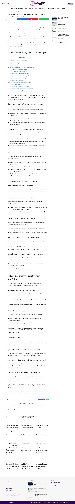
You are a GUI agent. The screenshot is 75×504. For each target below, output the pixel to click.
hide (24, 57)
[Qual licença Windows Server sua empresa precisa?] (54, 18)
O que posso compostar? (16, 84)
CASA (26, 8)
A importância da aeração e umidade (18, 69)
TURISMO (63, 8)
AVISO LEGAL (63, 502)
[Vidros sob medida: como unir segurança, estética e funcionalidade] (12, 420)
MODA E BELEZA (13, 8)
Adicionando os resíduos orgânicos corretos (19, 73)
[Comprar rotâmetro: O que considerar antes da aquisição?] (54, 30)
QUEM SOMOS (40, 502)
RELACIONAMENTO (52, 8)
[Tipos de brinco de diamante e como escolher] (54, 42)
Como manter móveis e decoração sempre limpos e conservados (27, 427)
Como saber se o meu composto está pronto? (20, 90)
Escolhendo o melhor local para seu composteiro (20, 62)
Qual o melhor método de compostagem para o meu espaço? (23, 92)
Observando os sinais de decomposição (19, 71)
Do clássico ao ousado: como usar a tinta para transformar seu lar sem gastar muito (27, 448)
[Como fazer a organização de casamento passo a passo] (54, 24)
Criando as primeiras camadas (17, 65)
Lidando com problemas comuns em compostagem (21, 75)
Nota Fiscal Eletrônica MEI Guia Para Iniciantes (36, 405)
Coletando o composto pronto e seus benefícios (18, 77)
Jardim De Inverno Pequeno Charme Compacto (41, 466)
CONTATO (71, 3)
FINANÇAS (41, 8)
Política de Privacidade (47, 502)
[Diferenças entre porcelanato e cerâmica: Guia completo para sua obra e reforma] (42, 438)
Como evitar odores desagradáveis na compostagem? (21, 88)
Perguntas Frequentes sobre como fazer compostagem (19, 82)
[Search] (67, 3)
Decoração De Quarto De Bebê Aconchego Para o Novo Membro (12, 466)
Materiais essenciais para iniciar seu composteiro (21, 64)
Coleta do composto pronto (16, 80)
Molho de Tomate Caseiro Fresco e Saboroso (18, 405)
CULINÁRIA (31, 8)
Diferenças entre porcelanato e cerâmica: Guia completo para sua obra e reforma (41, 448)
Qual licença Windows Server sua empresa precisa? (63, 18)
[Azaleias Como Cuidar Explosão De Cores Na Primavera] (27, 458)
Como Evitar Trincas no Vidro (42, 426)
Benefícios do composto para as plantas (19, 78)
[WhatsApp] (2, 34)
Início (6, 11)
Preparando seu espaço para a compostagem (17, 60)
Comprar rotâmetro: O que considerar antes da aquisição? (62, 29)
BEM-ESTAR (20, 8)
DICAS (36, 8)
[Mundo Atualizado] (37, 3)
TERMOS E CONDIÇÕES (55, 502)
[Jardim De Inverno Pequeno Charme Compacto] (42, 458)
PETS (45, 8)
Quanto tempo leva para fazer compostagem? (20, 86)
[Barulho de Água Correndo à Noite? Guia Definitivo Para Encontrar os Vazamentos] (12, 438)
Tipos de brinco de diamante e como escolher (62, 41)
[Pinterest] (2, 32)
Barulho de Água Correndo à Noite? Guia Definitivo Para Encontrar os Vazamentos (12, 448)
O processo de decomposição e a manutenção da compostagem (21, 67)
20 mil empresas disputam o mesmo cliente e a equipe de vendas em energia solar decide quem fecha (63, 35)
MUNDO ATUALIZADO (33, 502)
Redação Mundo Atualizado (11, 16)
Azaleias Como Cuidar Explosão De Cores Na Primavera (27, 466)
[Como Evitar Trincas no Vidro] (42, 420)
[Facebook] (2, 29)
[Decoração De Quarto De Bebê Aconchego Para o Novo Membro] (12, 458)
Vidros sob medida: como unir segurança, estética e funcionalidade (12, 428)
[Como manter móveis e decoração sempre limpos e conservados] (27, 420)
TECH (58, 8)
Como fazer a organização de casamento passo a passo (62, 23)
